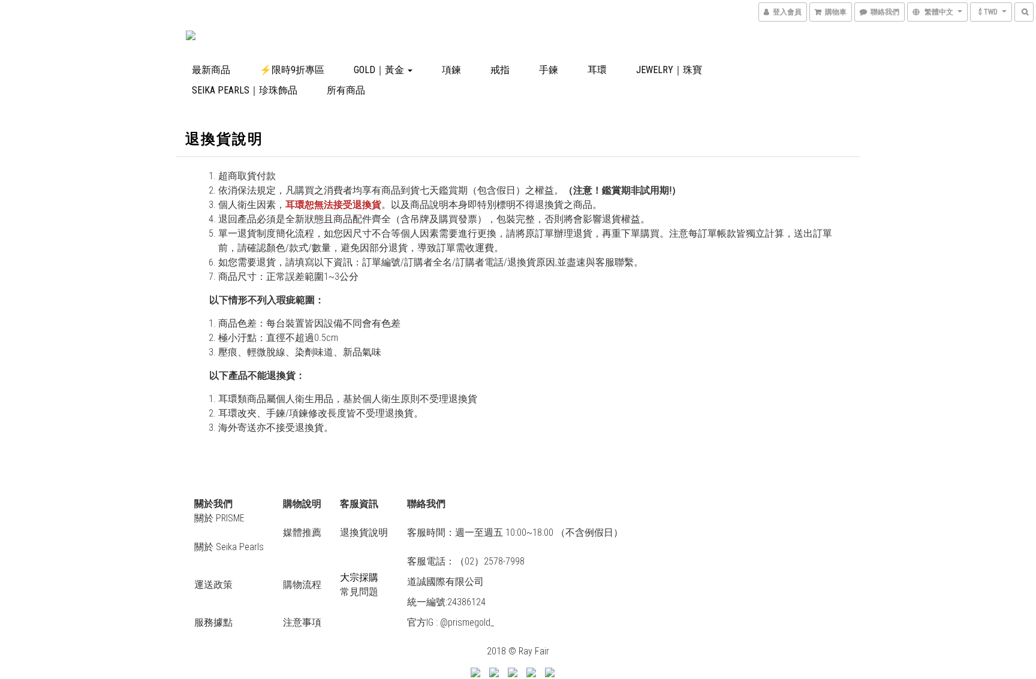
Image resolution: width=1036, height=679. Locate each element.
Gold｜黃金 (380, 70)
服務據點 (213, 622)
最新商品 (211, 70)
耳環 (597, 70)
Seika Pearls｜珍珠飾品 (244, 90)
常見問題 (359, 591)
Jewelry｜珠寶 (669, 70)
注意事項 (302, 622)
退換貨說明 (364, 532)
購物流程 (302, 584)
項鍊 (451, 70)
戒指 (500, 70)
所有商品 (346, 90)
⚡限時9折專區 (292, 70)
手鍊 (548, 70)
